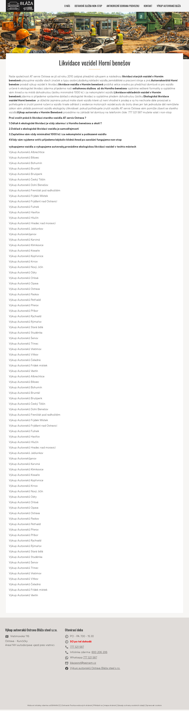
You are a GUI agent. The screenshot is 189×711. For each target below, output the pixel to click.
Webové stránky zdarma (37, 705)
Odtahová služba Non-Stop (88, 6)
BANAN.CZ (55, 705)
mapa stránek (110, 705)
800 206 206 (99, 652)
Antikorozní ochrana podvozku (123, 6)
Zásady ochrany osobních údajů (131, 705)
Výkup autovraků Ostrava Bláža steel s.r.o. (95, 668)
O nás (67, 6)
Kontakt (148, 6)
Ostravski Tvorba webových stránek (77, 705)
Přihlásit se (98, 705)
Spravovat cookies (154, 705)
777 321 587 (77, 647)
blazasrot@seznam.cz (83, 663)
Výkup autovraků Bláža (169, 6)
